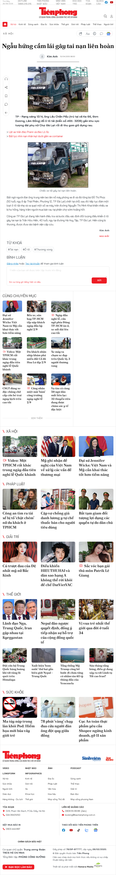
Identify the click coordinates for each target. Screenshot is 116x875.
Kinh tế (22, 24)
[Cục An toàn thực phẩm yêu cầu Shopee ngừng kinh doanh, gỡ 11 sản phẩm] (96, 707)
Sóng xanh (33, 24)
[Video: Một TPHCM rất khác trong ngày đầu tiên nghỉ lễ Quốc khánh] (12, 343)
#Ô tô (26, 249)
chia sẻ (81, 34)
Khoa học (29, 794)
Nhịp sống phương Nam (82, 799)
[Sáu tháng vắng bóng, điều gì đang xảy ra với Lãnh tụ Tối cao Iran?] (101, 655)
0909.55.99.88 (72, 811)
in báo (95, 34)
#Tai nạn (13, 249)
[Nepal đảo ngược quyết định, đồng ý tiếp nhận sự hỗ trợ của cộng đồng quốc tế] (58, 609)
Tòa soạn (8, 807)
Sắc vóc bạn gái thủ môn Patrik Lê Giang (94, 571)
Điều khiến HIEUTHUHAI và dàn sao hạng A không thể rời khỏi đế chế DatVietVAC (56, 575)
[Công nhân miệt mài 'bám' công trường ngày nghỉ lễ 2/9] (36, 379)
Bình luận (6, 104)
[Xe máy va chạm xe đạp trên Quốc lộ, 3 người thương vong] (61, 343)
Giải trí (12, 536)
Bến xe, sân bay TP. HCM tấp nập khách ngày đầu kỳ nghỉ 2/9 (36, 322)
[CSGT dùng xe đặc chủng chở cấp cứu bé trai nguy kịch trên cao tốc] (12, 379)
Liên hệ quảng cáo (73, 807)
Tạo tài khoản (32, 263)
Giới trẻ (75, 24)
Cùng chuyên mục (19, 295)
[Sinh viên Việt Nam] (91, 759)
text (88, 34)
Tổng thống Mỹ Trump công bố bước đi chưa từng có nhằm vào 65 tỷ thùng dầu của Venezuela (71, 674)
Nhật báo (30, 768)
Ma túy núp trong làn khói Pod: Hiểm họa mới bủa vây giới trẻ (19, 728)
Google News (108, 34)
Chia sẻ (6, 87)
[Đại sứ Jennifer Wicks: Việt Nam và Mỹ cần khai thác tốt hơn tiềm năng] (12, 306)
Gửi (99, 280)
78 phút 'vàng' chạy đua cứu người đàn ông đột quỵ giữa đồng (57, 728)
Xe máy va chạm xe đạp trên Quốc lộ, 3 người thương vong (60, 359)
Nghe (6, 79)
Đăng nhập (13, 263)
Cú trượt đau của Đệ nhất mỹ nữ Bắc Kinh (19, 571)
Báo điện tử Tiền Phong (58, 12)
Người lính (109, 24)
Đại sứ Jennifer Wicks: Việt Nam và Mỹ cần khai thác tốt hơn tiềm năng (12, 324)
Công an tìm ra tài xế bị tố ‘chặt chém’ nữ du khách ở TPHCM (18, 520)
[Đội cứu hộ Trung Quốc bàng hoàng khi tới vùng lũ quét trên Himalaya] (15, 655)
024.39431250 (13, 815)
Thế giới (65, 24)
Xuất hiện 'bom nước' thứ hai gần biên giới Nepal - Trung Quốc (42, 671)
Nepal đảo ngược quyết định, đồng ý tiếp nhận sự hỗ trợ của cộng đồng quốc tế (57, 633)
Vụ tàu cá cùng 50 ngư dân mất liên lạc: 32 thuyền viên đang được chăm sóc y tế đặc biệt (60, 399)
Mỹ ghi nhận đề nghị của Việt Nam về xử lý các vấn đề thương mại (56, 467)
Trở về (6, 113)
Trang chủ (5, 24)
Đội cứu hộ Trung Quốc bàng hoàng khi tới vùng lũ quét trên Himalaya (14, 673)
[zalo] (88, 830)
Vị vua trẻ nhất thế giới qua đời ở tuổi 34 (94, 628)
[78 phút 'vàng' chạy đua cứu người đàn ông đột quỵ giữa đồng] (58, 707)
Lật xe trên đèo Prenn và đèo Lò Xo (29, 132)
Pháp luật (85, 24)
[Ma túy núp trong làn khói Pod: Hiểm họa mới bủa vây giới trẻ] (20, 707)
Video (6, 768)
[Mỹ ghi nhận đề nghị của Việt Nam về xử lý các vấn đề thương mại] (58, 446)
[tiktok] (80, 830)
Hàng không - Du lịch (13, 799)
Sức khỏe (54, 24)
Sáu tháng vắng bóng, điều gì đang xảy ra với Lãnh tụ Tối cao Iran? (101, 671)
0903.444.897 (13, 829)
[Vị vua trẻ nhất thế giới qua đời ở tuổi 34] (96, 609)
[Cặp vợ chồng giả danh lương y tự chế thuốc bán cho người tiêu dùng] (58, 499)
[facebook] (106, 2)
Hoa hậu (52, 794)
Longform (9, 773)
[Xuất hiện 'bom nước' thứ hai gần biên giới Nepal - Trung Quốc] (44, 655)
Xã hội (13, 24)
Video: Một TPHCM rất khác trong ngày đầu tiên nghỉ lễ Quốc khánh (12, 360)
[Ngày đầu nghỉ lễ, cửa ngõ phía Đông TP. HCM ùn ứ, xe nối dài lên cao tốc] (61, 306)
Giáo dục (7, 794)
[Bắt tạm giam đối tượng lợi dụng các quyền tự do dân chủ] (96, 499)
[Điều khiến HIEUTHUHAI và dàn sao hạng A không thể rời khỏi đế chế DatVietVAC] (58, 552)
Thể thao (97, 24)
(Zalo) (84, 811)
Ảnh (50, 768)
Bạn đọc (75, 794)
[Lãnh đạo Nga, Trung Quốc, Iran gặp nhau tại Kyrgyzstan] (20, 609)
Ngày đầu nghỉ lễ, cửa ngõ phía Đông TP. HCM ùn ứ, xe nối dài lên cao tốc (60, 324)
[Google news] (97, 830)
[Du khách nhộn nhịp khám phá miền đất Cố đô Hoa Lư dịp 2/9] (36, 343)
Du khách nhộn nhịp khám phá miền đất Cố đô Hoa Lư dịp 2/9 (36, 357)
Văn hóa (52, 789)
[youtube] (111, 2)
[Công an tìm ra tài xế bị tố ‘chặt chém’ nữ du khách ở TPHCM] (20, 499)
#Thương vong (43, 249)
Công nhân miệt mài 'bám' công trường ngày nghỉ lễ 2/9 (36, 395)
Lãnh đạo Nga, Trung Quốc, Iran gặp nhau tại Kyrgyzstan (17, 630)
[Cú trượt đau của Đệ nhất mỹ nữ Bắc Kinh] (20, 552)
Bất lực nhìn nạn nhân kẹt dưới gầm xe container (36, 136)
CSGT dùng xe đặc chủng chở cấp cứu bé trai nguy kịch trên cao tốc (12, 395)
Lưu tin (6, 96)
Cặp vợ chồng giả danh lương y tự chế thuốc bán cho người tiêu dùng (58, 520)
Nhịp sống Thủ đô (56, 799)
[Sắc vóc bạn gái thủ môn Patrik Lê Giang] (96, 552)
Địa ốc (44, 24)
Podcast (76, 768)
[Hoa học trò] (109, 759)
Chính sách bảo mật (30, 841)
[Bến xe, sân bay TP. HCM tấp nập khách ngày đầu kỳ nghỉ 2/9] (36, 306)
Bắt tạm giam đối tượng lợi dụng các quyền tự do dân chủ (96, 518)
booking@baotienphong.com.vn (80, 815)
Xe (26, 789)
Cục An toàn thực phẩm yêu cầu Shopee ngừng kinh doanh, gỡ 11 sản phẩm (95, 731)
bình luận (101, 34)
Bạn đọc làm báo (20, 867)
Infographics (33, 773)
